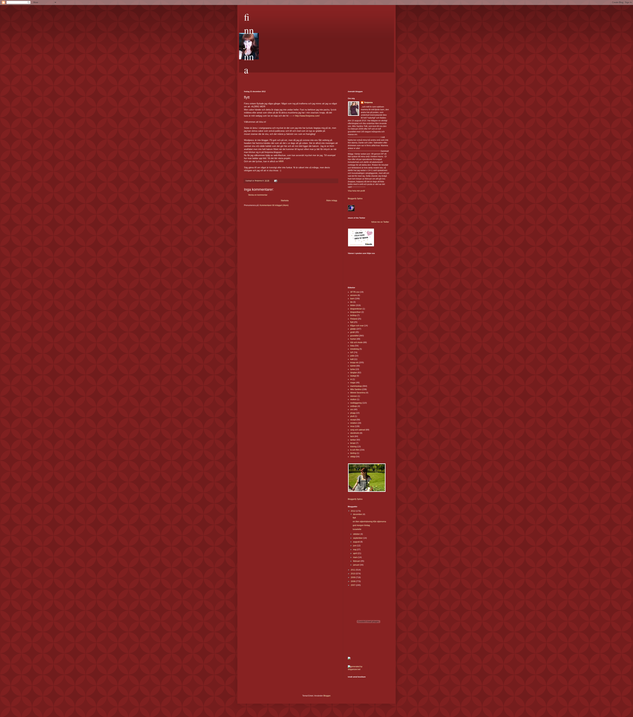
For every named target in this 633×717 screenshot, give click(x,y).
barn (352, 298)
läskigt (353, 376)
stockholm (354, 433)
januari (356, 565)
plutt (352, 416)
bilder (352, 305)
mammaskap (356, 386)
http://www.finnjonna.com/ (307, 116)
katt (351, 359)
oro (351, 409)
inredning (354, 349)
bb (351, 302)
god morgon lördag (361, 525)
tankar (353, 440)
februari (357, 561)
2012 (353, 511)
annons (353, 295)
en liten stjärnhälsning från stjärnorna (369, 521)
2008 (353, 581)
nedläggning (356, 403)
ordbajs (353, 406)
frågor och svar (357, 325)
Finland (353, 319)
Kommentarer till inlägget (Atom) (274, 205)
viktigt (352, 456)
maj (355, 549)
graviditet (354, 336)
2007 (353, 585)
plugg (352, 413)
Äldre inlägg (331, 200)
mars (355, 557)
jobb (352, 356)
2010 (353, 573)
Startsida (285, 200)
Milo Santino (356, 389)
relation (353, 423)
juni (355, 545)
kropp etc (354, 362)
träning (353, 446)
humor (353, 339)
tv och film (354, 450)
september (358, 538)
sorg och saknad (357, 430)
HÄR (281, 161)
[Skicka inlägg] (275, 181)
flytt (351, 322)
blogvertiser (355, 312)
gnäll (352, 332)
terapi (352, 443)
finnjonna (249, 43)
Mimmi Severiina (357, 393)
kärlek (353, 366)
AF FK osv (354, 292)
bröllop (353, 315)
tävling (353, 453)
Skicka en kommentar (257, 195)
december (358, 514)
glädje (353, 329)
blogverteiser (356, 309)
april (355, 553)
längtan (353, 372)
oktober (356, 534)
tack (352, 436)
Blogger (326, 696)
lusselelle (357, 529)
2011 (353, 570)
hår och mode (356, 342)
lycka (352, 369)
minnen (353, 396)
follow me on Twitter (380, 222)
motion (353, 399)
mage (352, 382)
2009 (353, 577)
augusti (356, 542)
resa (352, 426)
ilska (352, 346)
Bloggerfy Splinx (355, 198)
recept (353, 420)
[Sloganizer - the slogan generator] (357, 669)
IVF (351, 352)
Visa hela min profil (356, 191)
